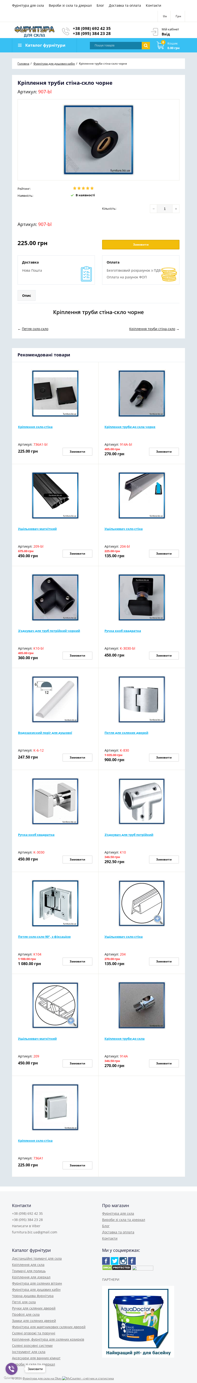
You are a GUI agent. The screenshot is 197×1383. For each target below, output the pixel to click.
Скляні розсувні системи (32, 1345)
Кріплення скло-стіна (35, 427)
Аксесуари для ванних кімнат (36, 1358)
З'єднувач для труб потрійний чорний (49, 631)
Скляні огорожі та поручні (33, 1333)
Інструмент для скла (28, 1351)
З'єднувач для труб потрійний (129, 834)
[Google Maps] (114, 1261)
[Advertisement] (74, 296)
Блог (100, 5)
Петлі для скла (24, 1302)
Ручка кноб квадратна (123, 631)
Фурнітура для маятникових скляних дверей (49, 1327)
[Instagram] (123, 1261)
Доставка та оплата (125, 5)
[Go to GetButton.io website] (11, 1378)
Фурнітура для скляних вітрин (37, 1283)
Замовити (141, 244)
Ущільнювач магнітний (37, 529)
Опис (26, 295)
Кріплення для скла (28, 1264)
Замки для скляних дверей (34, 1320)
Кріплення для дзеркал (31, 1277)
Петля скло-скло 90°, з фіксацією (44, 936)
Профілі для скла (26, 1314)
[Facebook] (106, 1261)
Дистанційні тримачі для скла (37, 1258)
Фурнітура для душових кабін (36, 1289)
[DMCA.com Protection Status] (116, 1269)
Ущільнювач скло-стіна (124, 529)
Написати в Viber (26, 1226)
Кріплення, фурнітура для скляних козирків (48, 1339)
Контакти (153, 5)
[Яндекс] (132, 1261)
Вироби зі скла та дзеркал (70, 5)
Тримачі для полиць (29, 1271)
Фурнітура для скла (28, 5)
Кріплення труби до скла (125, 1038)
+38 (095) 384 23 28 (92, 33)
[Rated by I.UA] (142, 1269)
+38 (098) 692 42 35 (92, 28)
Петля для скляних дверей (126, 733)
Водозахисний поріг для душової (45, 733)
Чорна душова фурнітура (33, 1295)
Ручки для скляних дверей (33, 1308)
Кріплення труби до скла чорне (130, 427)
